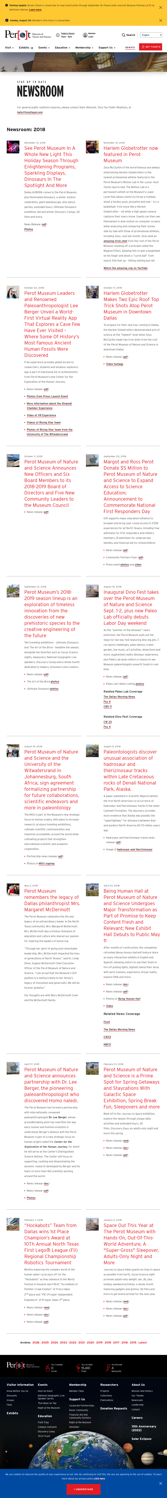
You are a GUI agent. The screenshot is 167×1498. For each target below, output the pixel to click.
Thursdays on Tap (47, 1403)
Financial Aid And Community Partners (80, 1416)
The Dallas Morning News (119, 696)
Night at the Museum (49, 1408)
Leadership (138, 1404)
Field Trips (43, 1422)
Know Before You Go (17, 1391)
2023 (63, 1342)
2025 (45, 1342)
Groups (10, 1400)
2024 (54, 1342)
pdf (44, 224)
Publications (106, 1400)
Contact (136, 1409)
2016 (124, 1342)
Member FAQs (76, 1391)
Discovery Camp (46, 1431)
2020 (90, 1342)
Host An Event (45, 1391)
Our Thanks (138, 1395)
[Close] (160, 1483)
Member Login (92, 35)
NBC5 (107, 1044)
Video (109, 1005)
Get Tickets (152, 47)
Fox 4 (107, 701)
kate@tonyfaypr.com (30, 112)
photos (125, 564)
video (138, 564)
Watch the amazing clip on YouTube (126, 268)
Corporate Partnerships (81, 1405)
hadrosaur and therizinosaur (134, 849)
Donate (130, 47)
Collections (106, 1395)
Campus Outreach (47, 1427)
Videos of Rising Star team (44, 422)
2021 (81, 1342)
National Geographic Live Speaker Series (51, 1397)
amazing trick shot (115, 241)
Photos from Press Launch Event (47, 396)
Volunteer (74, 1427)
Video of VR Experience (41, 415)
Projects (104, 1391)
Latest (142, 1342)
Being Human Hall (129, 998)
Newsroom (137, 1400)
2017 (116, 1342)
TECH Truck (44, 1436)
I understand (83, 1489)
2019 (99, 1342)
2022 (72, 1342)
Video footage (114, 364)
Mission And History (142, 1391)
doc (125, 984)
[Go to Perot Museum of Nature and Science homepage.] (30, 35)
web (125, 1140)
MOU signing (46, 863)
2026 (35, 1342)
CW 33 (108, 721)
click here (99, 1478)
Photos (28, 229)
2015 (133, 1342)
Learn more (35, 9)
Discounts (12, 1395)
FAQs (9, 1404)
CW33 (107, 1037)
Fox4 (107, 1021)
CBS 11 (108, 706)
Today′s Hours (67, 33)
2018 (108, 1342)
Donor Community (78, 1410)
